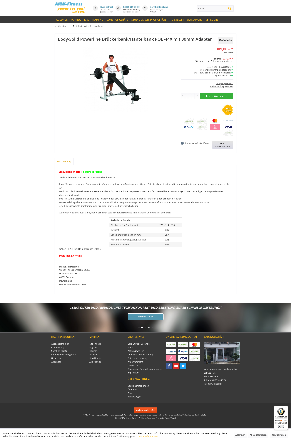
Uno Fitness (95, 358)
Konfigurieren (279, 434)
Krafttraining (57, 347)
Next (3, 318)
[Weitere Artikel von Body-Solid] (225, 40)
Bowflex (93, 354)
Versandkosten (130, 415)
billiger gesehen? (224, 83)
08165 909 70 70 (131, 6)
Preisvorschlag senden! (221, 86)
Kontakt (131, 347)
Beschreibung (64, 161)
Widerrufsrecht (135, 361)
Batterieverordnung (138, 358)
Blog (130, 393)
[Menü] (286, 408)
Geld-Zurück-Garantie (139, 343)
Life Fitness (95, 343)
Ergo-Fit (93, 347)
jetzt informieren (222, 72)
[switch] (281, 426)
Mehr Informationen (222, 145)
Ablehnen (240, 434)
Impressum (133, 372)
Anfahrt (153, 12)
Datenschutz (134, 365)
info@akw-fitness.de (131, 12)
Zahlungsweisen (136, 350)
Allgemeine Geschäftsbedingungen (145, 369)
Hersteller (56, 358)
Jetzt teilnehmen (106, 12)
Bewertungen (146, 316)
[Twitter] (183, 366)
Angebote (56, 361)
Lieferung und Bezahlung (140, 354)
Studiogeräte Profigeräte (63, 354)
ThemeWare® (171, 418)
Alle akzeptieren (258, 434)
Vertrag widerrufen (145, 410)
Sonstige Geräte (59, 350)
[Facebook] (169, 366)
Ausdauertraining (60, 343)
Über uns (132, 389)
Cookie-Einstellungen (138, 385)
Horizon (93, 350)
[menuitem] (69, 19)
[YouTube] (176, 366)
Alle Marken (95, 361)
